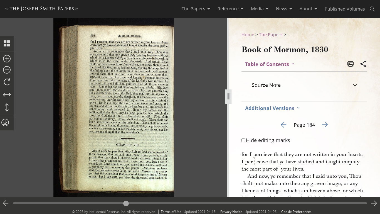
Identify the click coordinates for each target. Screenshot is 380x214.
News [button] (281, 9)
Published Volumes (345, 9)
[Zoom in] (6, 59)
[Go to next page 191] (374, 203)
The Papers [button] (193, 9)
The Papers (271, 34)
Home (247, 34)
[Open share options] (363, 64)
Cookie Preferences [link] (296, 211)
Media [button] (257, 9)
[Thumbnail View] (6, 43)
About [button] (306, 9)
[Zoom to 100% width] (6, 95)
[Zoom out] (6, 70)
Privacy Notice (231, 211)
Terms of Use (171, 211)
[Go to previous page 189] (5, 203)
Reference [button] (228, 9)
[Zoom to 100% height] (6, 108)
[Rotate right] (6, 82)
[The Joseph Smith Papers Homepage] (41, 9)
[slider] (190, 203)
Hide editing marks (268, 140)
